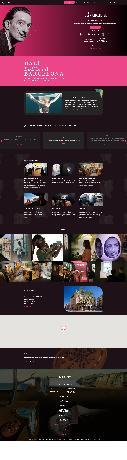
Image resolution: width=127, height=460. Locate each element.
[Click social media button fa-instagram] (61, 429)
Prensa (70, 424)
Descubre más (69, 2)
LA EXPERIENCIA (80, 2)
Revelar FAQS (30, 361)
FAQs (121, 2)
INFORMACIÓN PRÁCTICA (93, 2)
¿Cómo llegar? (28, 306)
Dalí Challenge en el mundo (61, 424)
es (124, 2)
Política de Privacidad (96, 439)
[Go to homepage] (6, 2)
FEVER (92, 439)
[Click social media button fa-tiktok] (65, 429)
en (63, 434)
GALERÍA (115, 2)
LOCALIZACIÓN (107, 2)
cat (62, 434)
